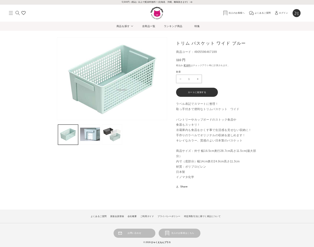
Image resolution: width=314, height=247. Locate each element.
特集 (197, 26)
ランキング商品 (173, 26)
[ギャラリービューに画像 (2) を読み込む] (90, 135)
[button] (11, 13)
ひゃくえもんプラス (161, 242)
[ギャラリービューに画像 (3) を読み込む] (112, 135)
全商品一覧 (148, 26)
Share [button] (184, 186)
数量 (178, 71)
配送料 (187, 65)
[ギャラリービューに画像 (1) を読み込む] (68, 135)
